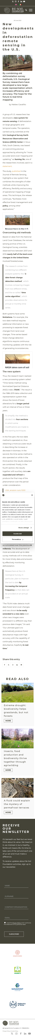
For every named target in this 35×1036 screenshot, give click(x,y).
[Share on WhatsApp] (13, 665)
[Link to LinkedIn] (21, 1)
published (16, 171)
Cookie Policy (14, 1031)
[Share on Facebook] (4, 665)
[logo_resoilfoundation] (14, 10)
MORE (8, 721)
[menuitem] (25, 10)
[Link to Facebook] (18, 1)
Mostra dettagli (23, 528)
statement (7, 166)
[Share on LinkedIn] (17, 665)
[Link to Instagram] (15, 1)
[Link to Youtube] (24, 1)
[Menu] (29, 10)
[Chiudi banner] (32, 495)
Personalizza (16, 539)
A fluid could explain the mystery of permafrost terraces (17, 804)
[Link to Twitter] (12, 1)
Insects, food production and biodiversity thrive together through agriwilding (15, 758)
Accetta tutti (17, 533)
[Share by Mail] (21, 665)
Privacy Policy (16, 923)
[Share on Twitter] (8, 665)
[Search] (25, 10)
